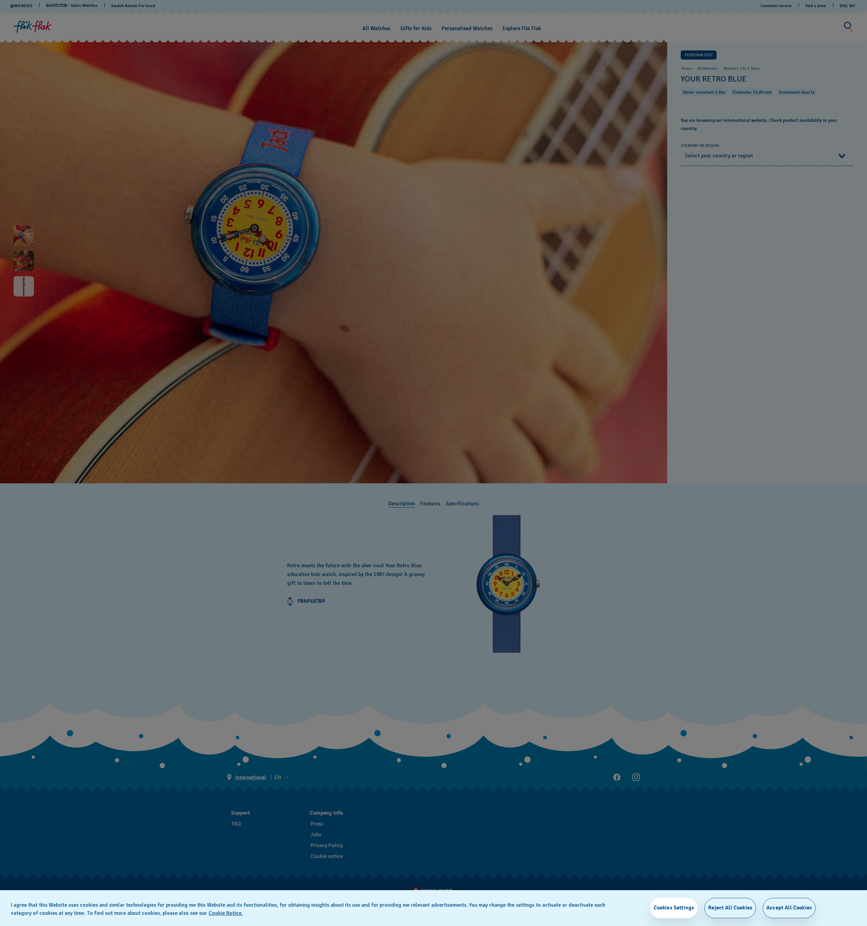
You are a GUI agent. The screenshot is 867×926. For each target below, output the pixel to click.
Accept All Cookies (789, 907)
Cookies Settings (674, 907)
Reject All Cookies (730, 907)
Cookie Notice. (226, 913)
